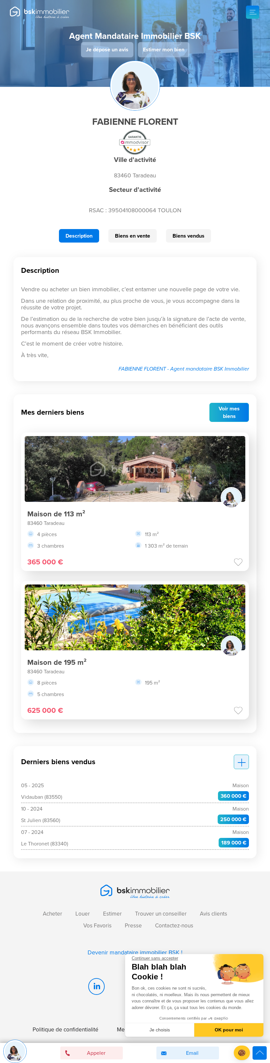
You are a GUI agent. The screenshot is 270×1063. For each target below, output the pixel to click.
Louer (82, 914)
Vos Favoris (97, 925)
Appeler (96, 1053)
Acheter (52, 914)
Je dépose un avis (107, 49)
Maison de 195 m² (57, 662)
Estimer (112, 914)
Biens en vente (132, 236)
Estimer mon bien (163, 49)
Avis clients (213, 914)
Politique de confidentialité (65, 1029)
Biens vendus (188, 236)
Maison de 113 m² (56, 513)
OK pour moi (229, 1029)
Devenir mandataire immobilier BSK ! (135, 952)
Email (192, 1053)
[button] (242, 1053)
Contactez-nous (174, 925)
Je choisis (159, 1029)
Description (79, 236)
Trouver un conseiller (161, 914)
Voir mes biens (229, 412)
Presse (133, 925)
